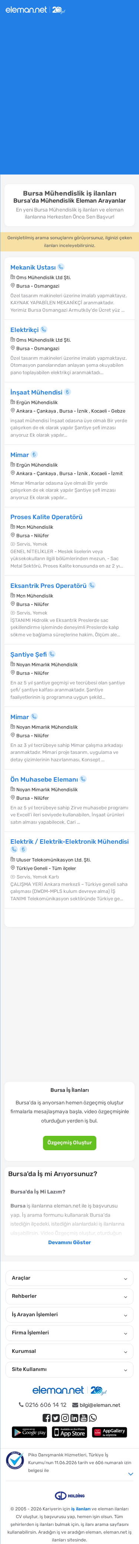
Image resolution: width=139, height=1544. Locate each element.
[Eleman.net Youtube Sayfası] (83, 1418)
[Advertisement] (69, 100)
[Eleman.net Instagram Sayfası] (65, 1418)
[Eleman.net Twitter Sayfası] (56, 1418)
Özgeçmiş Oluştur (69, 1143)
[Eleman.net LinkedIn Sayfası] (74, 1418)
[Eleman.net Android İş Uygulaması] (29, 1432)
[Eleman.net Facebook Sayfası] (46, 1418)
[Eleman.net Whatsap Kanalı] (93, 1418)
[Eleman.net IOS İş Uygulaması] (69, 1432)
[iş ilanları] (35, 9)
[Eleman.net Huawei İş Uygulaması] (110, 1432)
